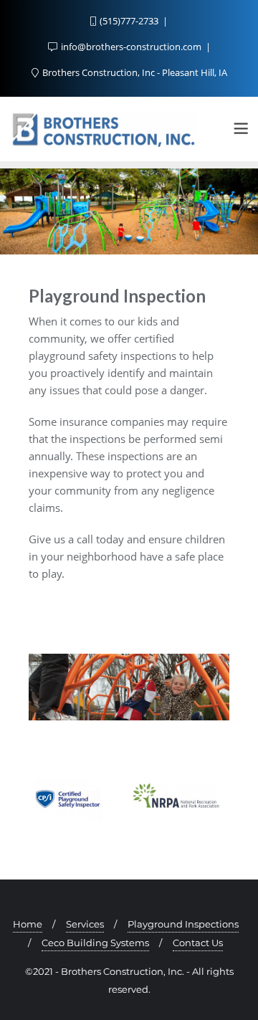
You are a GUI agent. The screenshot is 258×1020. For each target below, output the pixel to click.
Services (85, 924)
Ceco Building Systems (95, 942)
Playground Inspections (183, 924)
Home (27, 924)
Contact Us (198, 942)
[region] (129, 211)
